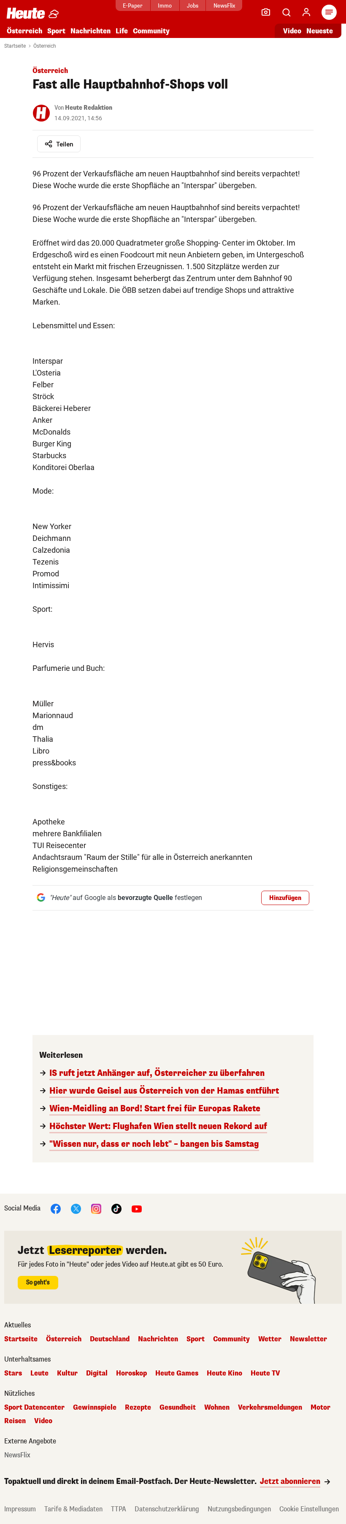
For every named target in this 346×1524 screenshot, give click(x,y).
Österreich (24, 31)
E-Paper (133, 6)
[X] (76, 1208)
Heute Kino (224, 1373)
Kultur (67, 1373)
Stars (13, 1373)
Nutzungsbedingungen (239, 1509)
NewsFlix (224, 6)
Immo (165, 6)
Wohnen (217, 1407)
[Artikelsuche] (286, 12)
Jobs (192, 6)
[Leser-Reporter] (266, 12)
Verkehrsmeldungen (270, 1407)
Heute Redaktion (88, 108)
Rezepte (138, 1407)
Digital (97, 1373)
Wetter (269, 1339)
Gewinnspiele (94, 1407)
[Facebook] (56, 1208)
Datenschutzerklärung (167, 1509)
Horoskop (131, 1373)
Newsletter (308, 1339)
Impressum (20, 1509)
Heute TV (265, 1373)
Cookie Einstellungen (309, 1509)
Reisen (15, 1421)
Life (122, 31)
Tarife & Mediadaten (73, 1509)
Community (151, 31)
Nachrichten (158, 1339)
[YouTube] (137, 1208)
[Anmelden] (306, 12)
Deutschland (110, 1339)
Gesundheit (177, 1407)
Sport (56, 31)
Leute (39, 1373)
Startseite (15, 46)
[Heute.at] (25, 13)
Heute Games (176, 1373)
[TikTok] (116, 1208)
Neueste (319, 31)
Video (292, 31)
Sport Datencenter (34, 1407)
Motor (320, 1407)
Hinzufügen (285, 898)
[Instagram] (96, 1208)
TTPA (118, 1509)
